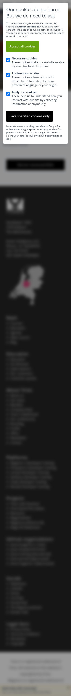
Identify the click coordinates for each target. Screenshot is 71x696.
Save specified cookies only (29, 116)
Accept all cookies (22, 46)
